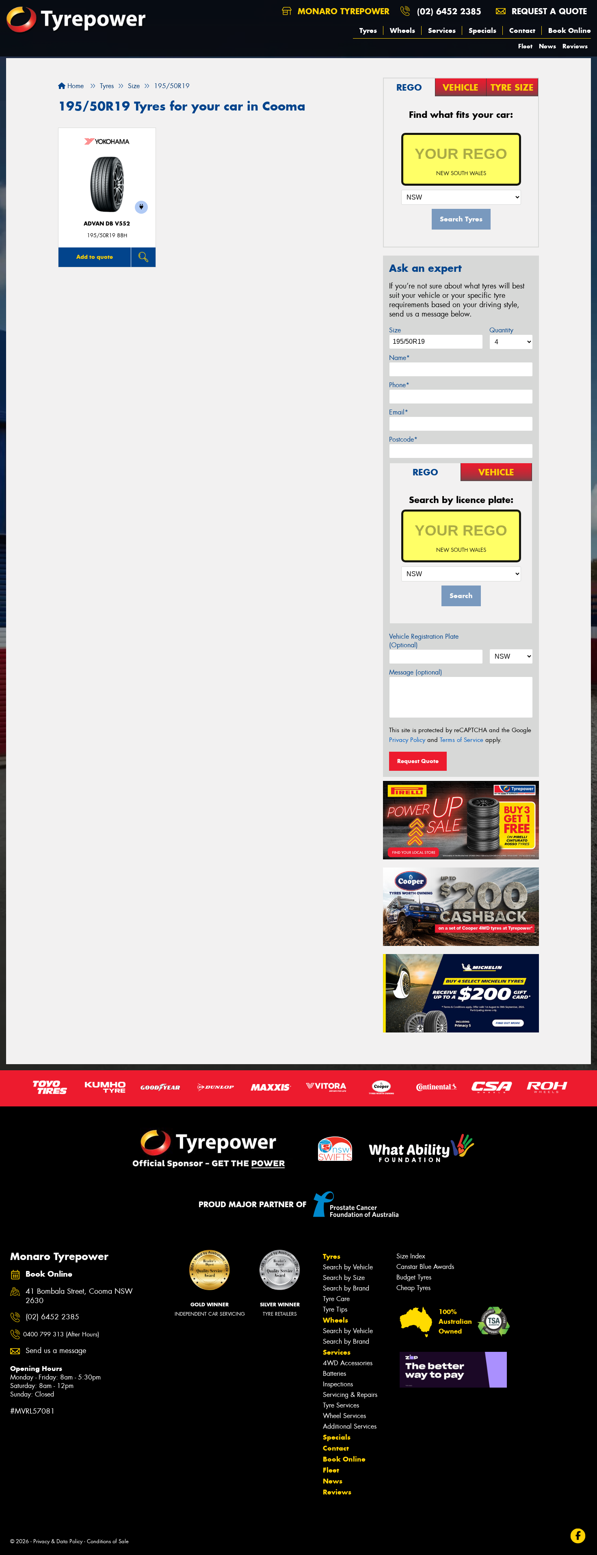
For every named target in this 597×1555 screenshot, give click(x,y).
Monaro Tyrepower (342, 11)
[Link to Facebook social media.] (578, 1535)
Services (442, 30)
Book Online (569, 30)
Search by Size (344, 1277)
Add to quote (94, 256)
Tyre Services (341, 1405)
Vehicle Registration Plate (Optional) (424, 640)
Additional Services (349, 1426)
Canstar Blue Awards (425, 1266)
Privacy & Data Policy (57, 1541)
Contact (522, 30)
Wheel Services (344, 1416)
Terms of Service (461, 740)
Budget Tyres (413, 1277)
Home (74, 86)
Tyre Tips (335, 1309)
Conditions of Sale (108, 1541)
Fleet (525, 46)
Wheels (402, 30)
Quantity (501, 330)
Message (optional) (415, 672)
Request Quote (418, 761)
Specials (482, 30)
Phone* (399, 385)
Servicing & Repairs (350, 1394)
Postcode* (403, 439)
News (547, 46)
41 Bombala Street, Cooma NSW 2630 (79, 1296)
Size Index (410, 1256)
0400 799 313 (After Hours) (61, 1334)
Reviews (575, 46)
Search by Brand (346, 1288)
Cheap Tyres (413, 1288)
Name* (399, 358)
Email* (398, 412)
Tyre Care (336, 1299)
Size (395, 330)
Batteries (334, 1373)
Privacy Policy (407, 740)
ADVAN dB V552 (107, 223)
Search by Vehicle (348, 1267)
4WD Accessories (347, 1363)
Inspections (338, 1384)
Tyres (368, 30)
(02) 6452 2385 (449, 11)
